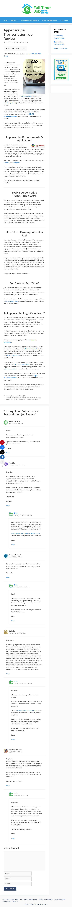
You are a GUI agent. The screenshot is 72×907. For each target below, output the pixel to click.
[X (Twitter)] (2, 452)
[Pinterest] (2, 442)
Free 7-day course (10, 103)
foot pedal (16, 163)
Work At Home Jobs (20, 396)
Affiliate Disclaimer (60, 899)
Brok (15, 513)
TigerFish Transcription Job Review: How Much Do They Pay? (23, 398)
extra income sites (10, 369)
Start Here (14, 20)
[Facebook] (2, 447)
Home (5, 20)
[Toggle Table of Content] (23, 48)
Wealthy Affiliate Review (49, 20)
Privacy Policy (7, 901)
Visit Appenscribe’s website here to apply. (25, 533)
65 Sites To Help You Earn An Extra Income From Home (22, 399)
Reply (7, 453)
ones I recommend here (21, 364)
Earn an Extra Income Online (28, 899)
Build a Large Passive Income (30, 20)
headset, (6, 163)
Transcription (10, 396)
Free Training (64, 20)
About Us (15, 901)
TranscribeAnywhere (27, 96)
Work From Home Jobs (46, 899)
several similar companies (26, 710)
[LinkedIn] (2, 457)
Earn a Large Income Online (10, 899)
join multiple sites (11, 301)
